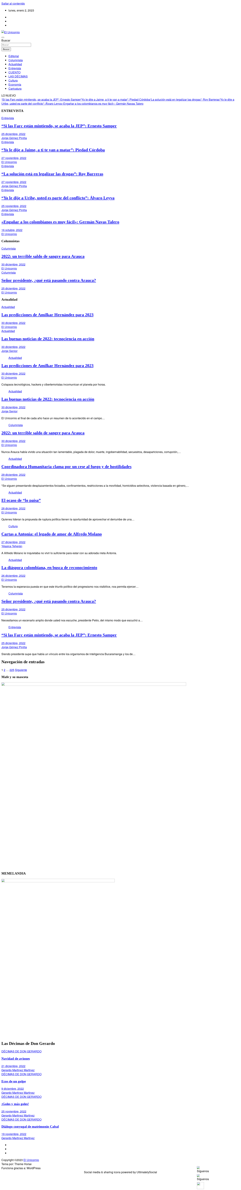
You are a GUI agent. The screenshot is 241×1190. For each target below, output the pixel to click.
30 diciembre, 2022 (13, 264)
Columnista (15, 60)
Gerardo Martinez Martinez (18, 1070)
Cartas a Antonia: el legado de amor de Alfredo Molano (51, 534)
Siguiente (21, 670)
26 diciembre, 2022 (13, 576)
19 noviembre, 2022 (13, 1134)
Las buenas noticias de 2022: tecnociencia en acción (47, 338)
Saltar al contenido (13, 3)
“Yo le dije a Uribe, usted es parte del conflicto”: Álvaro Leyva (58, 198)
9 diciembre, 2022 (12, 1089)
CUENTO (14, 72)
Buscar (5, 40)
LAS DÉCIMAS (18, 76)
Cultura (13, 80)
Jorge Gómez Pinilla (14, 138)
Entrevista (14, 68)
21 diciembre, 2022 (13, 1066)
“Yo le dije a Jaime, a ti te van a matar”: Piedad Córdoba (115, 99)
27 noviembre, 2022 (13, 158)
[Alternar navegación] (2, 37)
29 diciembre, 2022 (13, 475)
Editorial (13, 56)
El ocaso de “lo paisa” (21, 500)
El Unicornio (9, 162)
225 (12, 670)
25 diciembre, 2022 (13, 134)
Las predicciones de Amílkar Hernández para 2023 (47, 314)
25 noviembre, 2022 (13, 206)
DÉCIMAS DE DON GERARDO (21, 1051)
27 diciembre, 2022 (13, 542)
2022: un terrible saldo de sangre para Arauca (43, 256)
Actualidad (15, 64)
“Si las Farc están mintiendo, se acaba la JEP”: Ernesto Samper (41, 99)
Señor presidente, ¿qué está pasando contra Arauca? (48, 280)
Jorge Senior (9, 351)
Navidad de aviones (15, 1058)
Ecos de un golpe (13, 1081)
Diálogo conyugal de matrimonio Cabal (30, 1126)
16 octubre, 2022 (11, 230)
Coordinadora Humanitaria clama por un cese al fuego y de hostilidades (66, 466)
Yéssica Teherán (11, 546)
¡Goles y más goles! (15, 1104)
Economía (14, 84)
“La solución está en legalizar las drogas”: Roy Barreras (184, 99)
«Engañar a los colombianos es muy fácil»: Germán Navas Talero (102, 104)
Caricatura (15, 89)
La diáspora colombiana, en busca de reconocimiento (49, 567)
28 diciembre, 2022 (13, 508)
